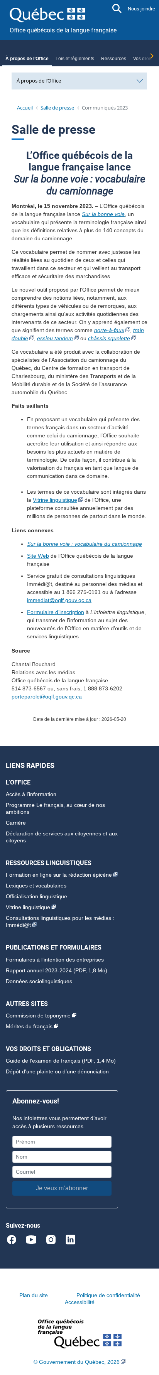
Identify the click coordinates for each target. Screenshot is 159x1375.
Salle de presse (57, 107)
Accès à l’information (31, 794)
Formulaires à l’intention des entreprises (55, 960)
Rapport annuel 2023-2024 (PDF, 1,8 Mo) (56, 970)
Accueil (25, 107)
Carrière (16, 823)
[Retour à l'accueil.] (79, 1333)
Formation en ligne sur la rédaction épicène (59, 875)
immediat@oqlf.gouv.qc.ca (59, 600)
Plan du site (33, 1295)
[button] (117, 8)
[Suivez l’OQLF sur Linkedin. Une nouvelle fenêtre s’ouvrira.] (70, 1239)
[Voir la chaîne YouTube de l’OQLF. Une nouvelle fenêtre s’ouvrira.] (34, 1239)
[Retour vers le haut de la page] (145, 1332)
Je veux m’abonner (62, 1188)
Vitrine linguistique (55, 500)
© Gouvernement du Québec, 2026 (77, 1362)
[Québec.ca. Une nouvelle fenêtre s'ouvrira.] (47, 13)
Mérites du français (29, 1026)
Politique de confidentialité (108, 1295)
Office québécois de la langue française (63, 30)
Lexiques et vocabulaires (36, 885)
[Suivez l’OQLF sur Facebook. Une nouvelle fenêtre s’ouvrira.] (15, 1239)
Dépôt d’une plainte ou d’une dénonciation (57, 1071)
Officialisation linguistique (36, 896)
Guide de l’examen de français (43, 1061)
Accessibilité (80, 1302)
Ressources (113, 58)
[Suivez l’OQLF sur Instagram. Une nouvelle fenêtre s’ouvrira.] (54, 1239)
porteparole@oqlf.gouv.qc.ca (47, 696)
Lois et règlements (75, 58)
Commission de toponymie (38, 1015)
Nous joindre (141, 9)
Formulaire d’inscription (55, 612)
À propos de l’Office (27, 58)
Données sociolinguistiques (39, 981)
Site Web (38, 556)
